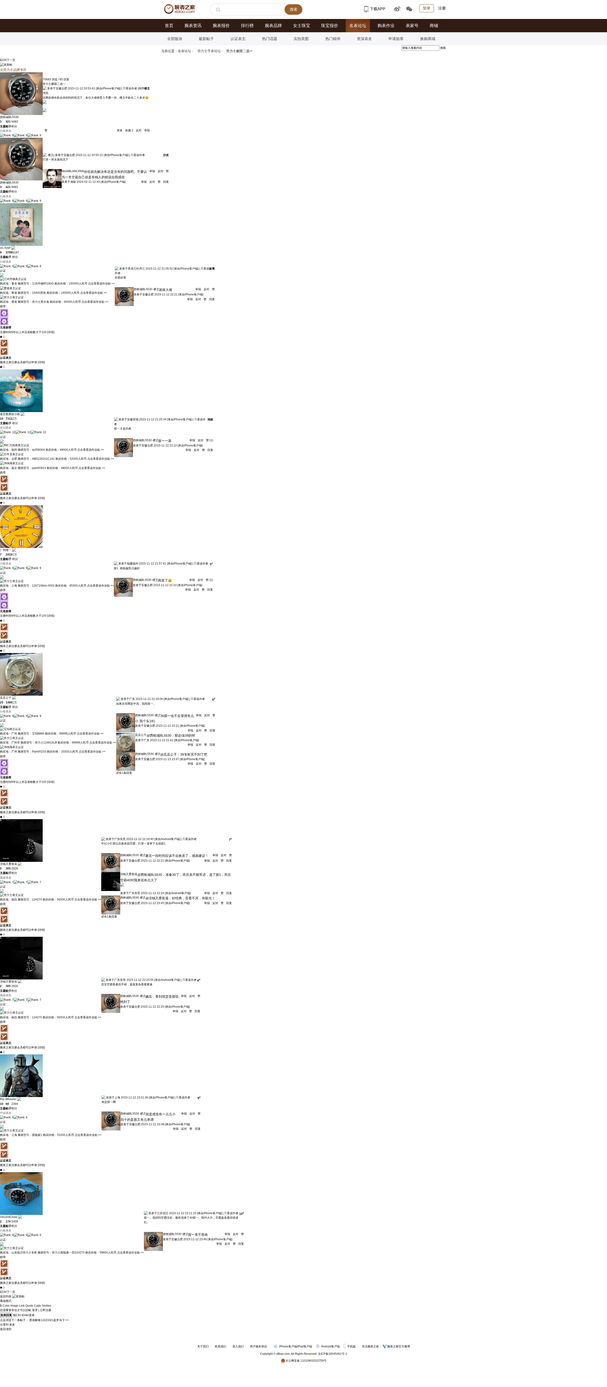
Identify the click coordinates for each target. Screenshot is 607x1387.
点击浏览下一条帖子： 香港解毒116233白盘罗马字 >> (34, 1320)
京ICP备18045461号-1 (332, 1353)
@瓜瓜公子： (170, 754)
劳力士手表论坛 (209, 51)
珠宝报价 (329, 25)
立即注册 (45, 1310)
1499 (9, 702)
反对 (138, 130)
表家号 (412, 25)
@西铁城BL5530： (161, 735)
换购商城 (427, 39)
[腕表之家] (179, 9)
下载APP (378, 9)
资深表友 (364, 39)
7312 (9, 418)
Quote (29, 1305)
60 (7, 1104)
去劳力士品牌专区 (13, 70)
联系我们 (220, 1346)
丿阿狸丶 (5, 550)
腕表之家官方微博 (398, 1346)
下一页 (11, 60)
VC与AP (5, 248)
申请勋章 (396, 39)
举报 (146, 130)
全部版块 (174, 39)
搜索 (443, 48)
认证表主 (238, 39)
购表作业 (386, 25)
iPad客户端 (305, 1346)
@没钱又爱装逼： (158, 898)
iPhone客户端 (288, 1346)
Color (6, 1305)
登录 (426, 8)
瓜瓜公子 (5, 697)
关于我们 (203, 1346)
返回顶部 (5, 1329)
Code (37, 1305)
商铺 (434, 25)
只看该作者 (130, 88)
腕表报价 (221, 25)
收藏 (128, 130)
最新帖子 (206, 39)
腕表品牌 (273, 25)
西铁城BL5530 (9, 117)
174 (8, 1221)
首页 (169, 25)
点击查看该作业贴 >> (101, 283)
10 (1, 418)
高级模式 (5, 1301)
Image (14, 1305)
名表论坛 (357, 25)
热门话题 (269, 39)
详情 (51, 332)
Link (22, 1305)
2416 (9, 554)
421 (8, 121)
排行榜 (247, 25)
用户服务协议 (258, 1346)
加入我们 (238, 1346)
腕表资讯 (193, 25)
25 (1, 702)
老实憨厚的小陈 (10, 414)
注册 (442, 8)
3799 (9, 252)
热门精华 (332, 39)
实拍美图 (301, 39)
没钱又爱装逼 (8, 864)
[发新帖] (6, 64)
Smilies (46, 1305)
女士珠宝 (301, 25)
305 (8, 868)
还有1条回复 (124, 773)
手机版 (351, 1346)
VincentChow (8, 1217)
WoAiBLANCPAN (73, 171)
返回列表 (5, 1296)
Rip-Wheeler (8, 1099)
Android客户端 (330, 1346)
